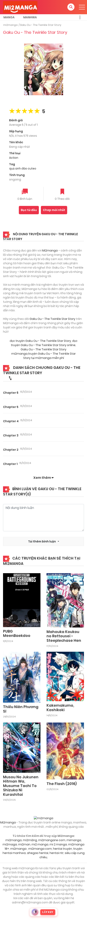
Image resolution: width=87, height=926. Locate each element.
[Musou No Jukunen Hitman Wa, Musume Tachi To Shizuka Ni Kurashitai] (21, 747)
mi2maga (10, 844)
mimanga (74, 840)
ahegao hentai (37, 853)
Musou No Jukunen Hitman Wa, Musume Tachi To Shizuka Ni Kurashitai (20, 785)
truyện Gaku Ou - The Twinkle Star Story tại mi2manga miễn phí (49, 356)
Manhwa (30, 17)
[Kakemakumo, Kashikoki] (65, 676)
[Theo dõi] (62, 192)
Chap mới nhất (54, 210)
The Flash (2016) (62, 783)
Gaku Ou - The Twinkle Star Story (40, 25)
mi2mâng (30, 840)
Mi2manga (50, 250)
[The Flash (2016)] (65, 751)
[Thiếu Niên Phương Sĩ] (21, 677)
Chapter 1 (10, 464)
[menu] (82, 7)
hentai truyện (62, 849)
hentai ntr (57, 853)
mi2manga (10, 25)
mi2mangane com (51, 840)
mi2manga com (40, 849)
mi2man (24, 844)
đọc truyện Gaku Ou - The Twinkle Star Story (40, 341)
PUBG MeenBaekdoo (16, 633)
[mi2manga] (20, 7)
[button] (70, 7)
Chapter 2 (10, 450)
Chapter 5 (10, 407)
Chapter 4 (11, 421)
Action (13, 158)
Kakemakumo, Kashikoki (60, 707)
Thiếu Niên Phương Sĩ (20, 709)
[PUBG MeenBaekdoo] (21, 600)
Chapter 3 (10, 435)
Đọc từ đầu (29, 210)
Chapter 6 (10, 393)
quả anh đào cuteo (22, 168)
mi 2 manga (58, 844)
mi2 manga (40, 844)
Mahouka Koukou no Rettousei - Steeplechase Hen (64, 636)
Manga (9, 17)
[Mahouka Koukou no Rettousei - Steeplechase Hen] (65, 600)
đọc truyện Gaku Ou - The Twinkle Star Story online (44, 343)
